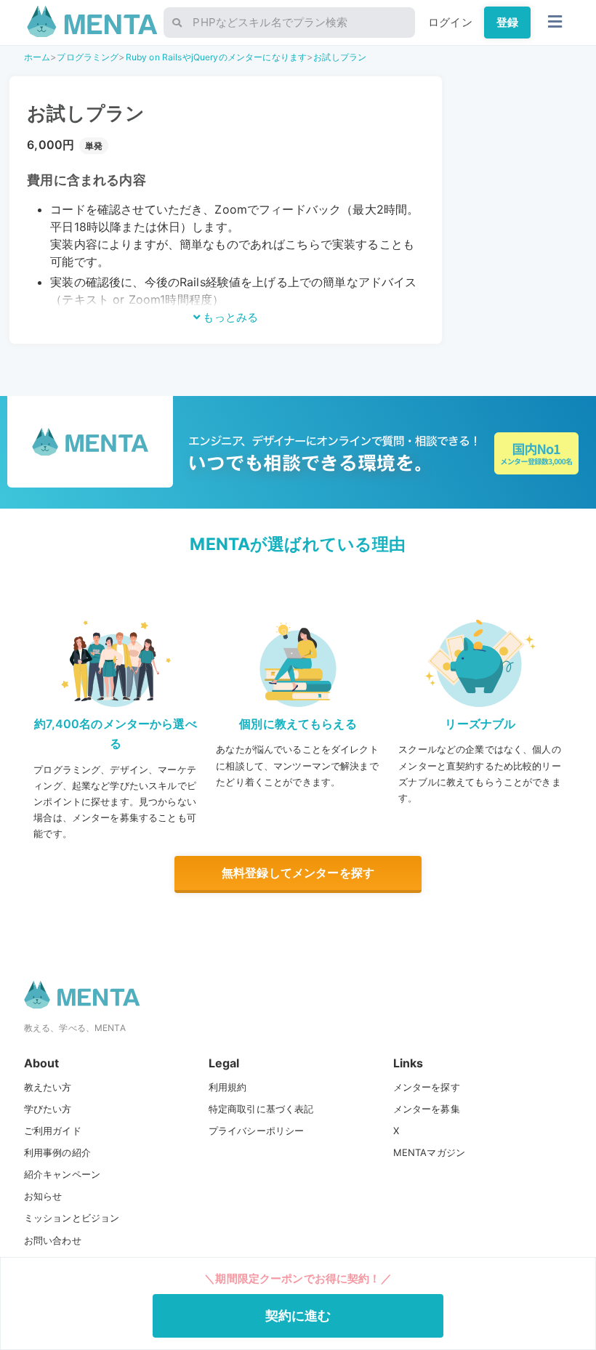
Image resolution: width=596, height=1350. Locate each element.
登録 (507, 22)
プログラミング (87, 57)
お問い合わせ (52, 1240)
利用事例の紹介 (57, 1152)
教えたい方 (48, 1087)
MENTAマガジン (429, 1152)
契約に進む (298, 1315)
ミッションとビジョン (72, 1218)
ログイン (450, 22)
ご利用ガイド (52, 1130)
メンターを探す (426, 1087)
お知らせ (43, 1196)
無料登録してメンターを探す (298, 872)
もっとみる (229, 317)
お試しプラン (339, 57)
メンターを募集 (426, 1109)
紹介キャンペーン (62, 1174)
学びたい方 (48, 1109)
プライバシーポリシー (257, 1130)
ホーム (37, 57)
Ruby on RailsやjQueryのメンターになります (216, 57)
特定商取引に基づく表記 (261, 1109)
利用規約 (228, 1087)
